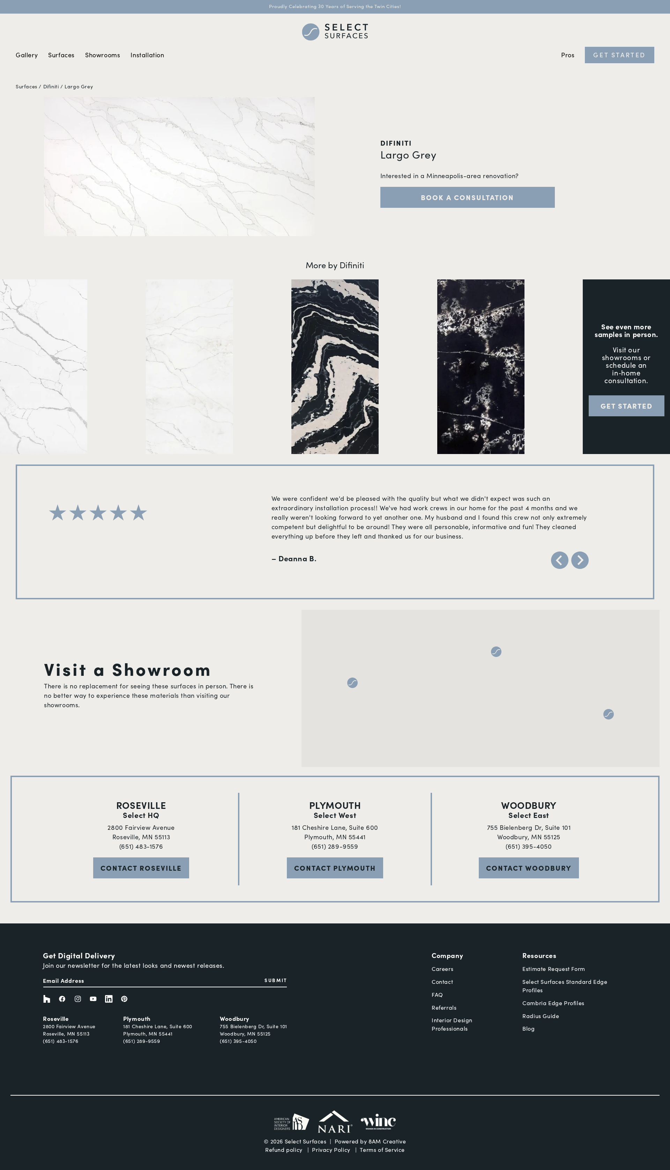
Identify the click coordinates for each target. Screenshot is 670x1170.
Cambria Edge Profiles (553, 1003)
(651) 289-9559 (335, 846)
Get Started (619, 54)
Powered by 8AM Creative (370, 1141)
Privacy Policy (331, 1149)
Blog (528, 1028)
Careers (442, 968)
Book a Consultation (467, 197)
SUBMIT (276, 980)
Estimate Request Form (553, 968)
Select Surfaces (306, 1141)
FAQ (437, 994)
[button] (496, 651)
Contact (442, 981)
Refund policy (284, 1149)
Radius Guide (540, 1015)
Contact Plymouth (335, 867)
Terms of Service (382, 1149)
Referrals (444, 1007)
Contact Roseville (141, 867)
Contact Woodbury (529, 867)
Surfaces (26, 86)
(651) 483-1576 (141, 846)
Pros (567, 55)
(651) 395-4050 (529, 846)
